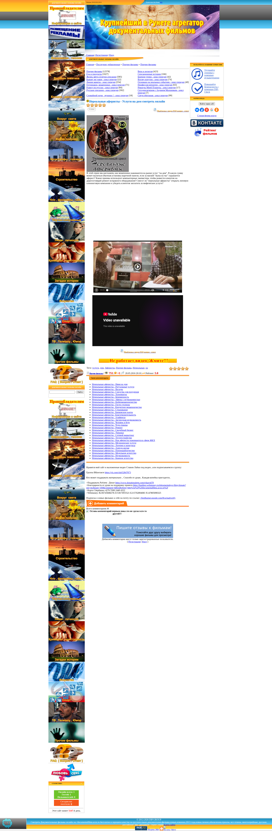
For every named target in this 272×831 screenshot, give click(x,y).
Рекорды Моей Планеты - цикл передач (157, 87)
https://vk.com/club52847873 (118, 472)
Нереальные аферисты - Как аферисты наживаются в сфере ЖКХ (123, 440)
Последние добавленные (108, 64)
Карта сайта (169, 824)
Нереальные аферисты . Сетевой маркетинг (113, 435)
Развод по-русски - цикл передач (102, 87)
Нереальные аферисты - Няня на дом (110, 384)
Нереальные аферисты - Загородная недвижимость (116, 420)
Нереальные (138, 368)
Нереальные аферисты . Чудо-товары (110, 425)
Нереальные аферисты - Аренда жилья (110, 448)
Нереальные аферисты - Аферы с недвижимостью (116, 399)
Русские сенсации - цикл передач (102, 90)
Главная (90, 55)
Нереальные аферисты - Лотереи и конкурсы (113, 445)
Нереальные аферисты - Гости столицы (111, 404)
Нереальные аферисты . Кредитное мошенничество (117, 407)
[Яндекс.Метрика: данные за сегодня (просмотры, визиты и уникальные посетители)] (169, 828)
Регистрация (101, 55)
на (147, 368)
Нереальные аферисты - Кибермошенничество (114, 402)
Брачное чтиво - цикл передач (152, 77)
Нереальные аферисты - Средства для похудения (115, 392)
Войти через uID (207, 104)
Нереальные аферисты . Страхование (110, 410)
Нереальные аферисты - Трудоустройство (112, 438)
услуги (95, 368)
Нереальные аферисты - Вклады (107, 389)
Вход (111, 55)
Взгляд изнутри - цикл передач (152, 79)
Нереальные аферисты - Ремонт (107, 427)
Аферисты (110, 368)
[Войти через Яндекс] (207, 110)
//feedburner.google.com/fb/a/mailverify (158, 498)
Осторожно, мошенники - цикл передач (105, 85)
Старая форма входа (206, 115)
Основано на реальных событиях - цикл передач (161, 82)
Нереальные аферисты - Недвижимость (111, 455)
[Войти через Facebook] (202, 110)
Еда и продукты (94, 74)
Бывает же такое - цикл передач (101, 79)
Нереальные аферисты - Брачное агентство (112, 458)
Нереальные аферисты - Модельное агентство (114, 453)
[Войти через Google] (211, 110)
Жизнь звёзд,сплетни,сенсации (101, 77)
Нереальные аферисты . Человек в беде (111, 422)
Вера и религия (145, 71)
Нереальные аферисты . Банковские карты (112, 412)
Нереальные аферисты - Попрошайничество (113, 450)
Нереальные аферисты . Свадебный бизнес (112, 430)
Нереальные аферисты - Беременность (110, 397)
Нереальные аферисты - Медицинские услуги (114, 443)
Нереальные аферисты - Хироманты (109, 394)
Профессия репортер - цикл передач (155, 85)
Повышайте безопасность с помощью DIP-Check (211, 88)
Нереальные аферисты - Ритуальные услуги (113, 387)
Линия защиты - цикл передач (100, 82)
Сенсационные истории (149, 74)
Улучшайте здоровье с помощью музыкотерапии (211, 74)
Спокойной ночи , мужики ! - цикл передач (107, 95)
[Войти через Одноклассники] (216, 110)
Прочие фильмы (130, 64)
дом (102, 368)
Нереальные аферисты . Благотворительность (114, 415)
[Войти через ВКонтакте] (197, 110)
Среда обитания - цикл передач (153, 95)
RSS (161, 2)
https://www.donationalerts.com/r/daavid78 (134, 482)
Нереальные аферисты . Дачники (108, 432)
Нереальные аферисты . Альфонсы (109, 417)
